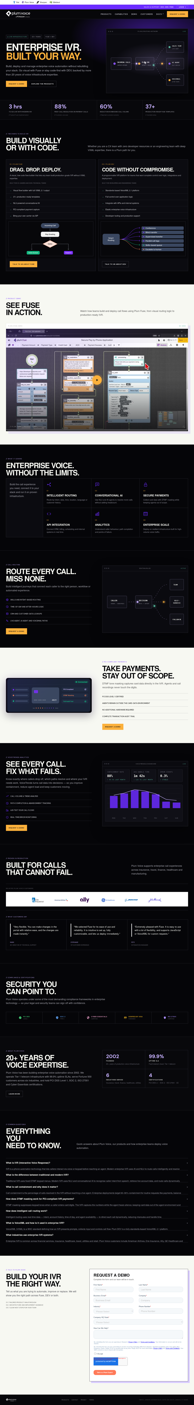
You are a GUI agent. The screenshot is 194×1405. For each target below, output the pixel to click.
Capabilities (121, 14)
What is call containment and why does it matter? (32, 1186)
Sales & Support (159, 7)
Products (106, 14)
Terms (91, 1400)
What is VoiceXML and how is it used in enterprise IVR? (35, 1222)
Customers (147, 14)
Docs (159, 14)
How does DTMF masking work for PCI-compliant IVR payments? (40, 1198)
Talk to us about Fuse (23, 264)
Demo (134, 14)
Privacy (83, 1400)
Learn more (14, 1094)
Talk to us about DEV (115, 264)
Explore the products (42, 84)
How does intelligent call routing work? (26, 1210)
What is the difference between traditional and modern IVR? (37, 1174)
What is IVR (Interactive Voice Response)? (28, 1162)
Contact (75, 1400)
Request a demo (177, 14)
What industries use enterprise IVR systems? (29, 1234)
